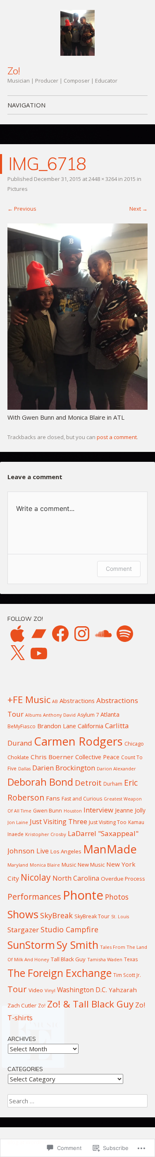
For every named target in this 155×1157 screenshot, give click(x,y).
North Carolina (75, 878)
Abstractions (77, 700)
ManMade (110, 849)
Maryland (17, 865)
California (90, 726)
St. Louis (120, 916)
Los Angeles (65, 851)
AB (55, 701)
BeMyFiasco (21, 726)
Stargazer (23, 929)
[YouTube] (39, 653)
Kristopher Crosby (45, 834)
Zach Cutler (21, 1005)
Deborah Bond (40, 782)
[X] (17, 653)
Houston (73, 811)
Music (69, 864)
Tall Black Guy (68, 959)
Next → (138, 208)
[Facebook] (60, 634)
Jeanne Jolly (130, 810)
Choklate (18, 757)
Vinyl (50, 990)
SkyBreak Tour (92, 916)
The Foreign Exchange (59, 973)
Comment (119, 568)
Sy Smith (77, 945)
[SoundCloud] (103, 634)
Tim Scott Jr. (127, 975)
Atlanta (109, 714)
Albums (33, 715)
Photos (117, 897)
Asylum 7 (88, 714)
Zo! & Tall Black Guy (90, 1004)
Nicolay (36, 877)
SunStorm (31, 945)
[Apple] (17, 634)
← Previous (21, 208)
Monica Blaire (45, 865)
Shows (22, 914)
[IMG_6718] (77, 407)
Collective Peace (97, 757)
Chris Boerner (52, 757)
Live (42, 850)
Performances (34, 896)
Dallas (24, 769)
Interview (98, 810)
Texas (131, 959)
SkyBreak (56, 915)
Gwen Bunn (47, 810)
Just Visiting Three (58, 821)
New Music (91, 864)
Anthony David (59, 715)
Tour (17, 989)
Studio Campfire (69, 929)
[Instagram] (82, 634)
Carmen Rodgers (78, 741)
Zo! (13, 70)
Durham (112, 783)
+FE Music (28, 699)
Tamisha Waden (104, 959)
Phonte (83, 895)
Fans (53, 798)
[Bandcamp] (39, 634)
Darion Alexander (116, 768)
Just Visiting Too (107, 822)
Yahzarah (123, 990)
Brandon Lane (56, 726)
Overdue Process (123, 878)
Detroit (88, 782)
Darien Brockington (63, 767)
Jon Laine (17, 822)
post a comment (117, 437)
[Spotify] (125, 634)
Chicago (134, 743)
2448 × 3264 (102, 179)
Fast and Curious (82, 798)
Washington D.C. (82, 989)
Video (36, 990)
